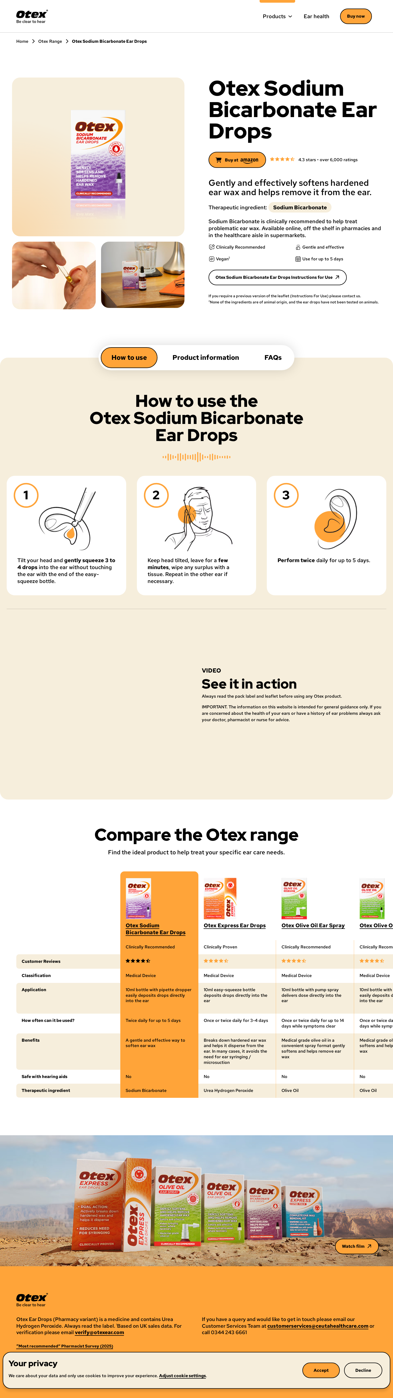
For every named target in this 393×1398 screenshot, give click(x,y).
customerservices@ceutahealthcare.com (317, 1326)
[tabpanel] (196, 582)
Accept (321, 1370)
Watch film (353, 1246)
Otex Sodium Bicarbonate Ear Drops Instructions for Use (274, 277)
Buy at (231, 160)
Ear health (316, 16)
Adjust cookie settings (182, 1375)
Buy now (356, 16)
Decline (363, 1370)
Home (22, 41)
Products (274, 16)
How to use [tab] (129, 357)
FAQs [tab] (273, 357)
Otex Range (50, 41)
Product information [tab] (205, 357)
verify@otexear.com (99, 1332)
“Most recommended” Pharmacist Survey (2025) (64, 1346)
